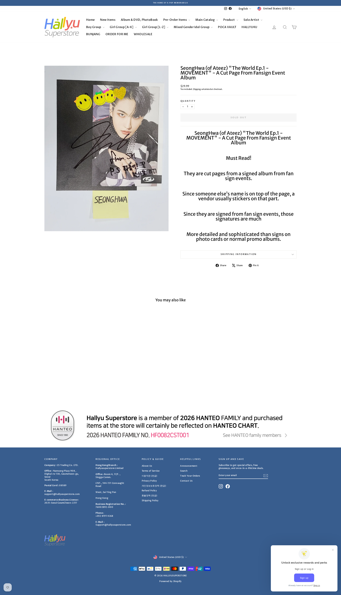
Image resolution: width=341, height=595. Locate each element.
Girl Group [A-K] (122, 27)
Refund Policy (149, 490)
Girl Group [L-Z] (154, 27)
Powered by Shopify (170, 581)
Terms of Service (151, 470)
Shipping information (239, 254)
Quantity (188, 101)
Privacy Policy (149, 480)
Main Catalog (205, 20)
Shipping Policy (150, 500)
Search (184, 470)
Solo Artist (251, 20)
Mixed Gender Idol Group (192, 27)
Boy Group (94, 27)
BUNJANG (93, 34)
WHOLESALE (143, 34)
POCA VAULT (227, 27)
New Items (107, 20)
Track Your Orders (190, 475)
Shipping (197, 89)
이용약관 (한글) (149, 475)
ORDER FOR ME (116, 34)
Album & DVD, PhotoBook (139, 20)
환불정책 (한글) (149, 495)
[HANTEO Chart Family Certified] (170, 425)
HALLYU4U (249, 27)
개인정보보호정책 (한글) (154, 485)
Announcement (188, 465)
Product (229, 20)
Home (90, 20)
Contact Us (186, 480)
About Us (147, 465)
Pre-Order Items (175, 20)
